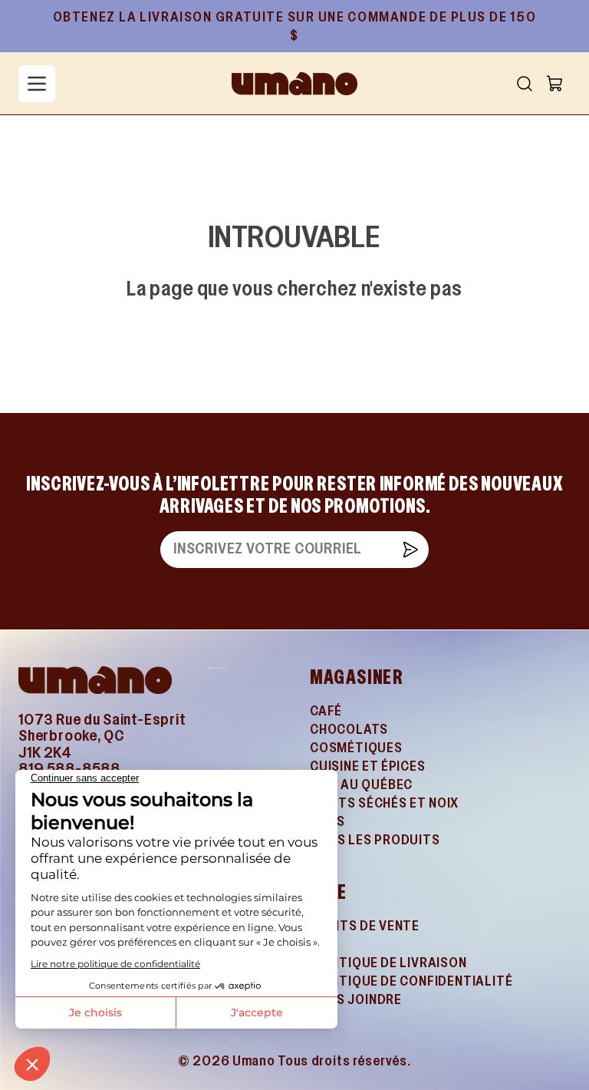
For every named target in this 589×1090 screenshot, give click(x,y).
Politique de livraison (388, 963)
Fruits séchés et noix (384, 804)
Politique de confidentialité (411, 982)
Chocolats (349, 730)
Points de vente (365, 927)
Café (326, 712)
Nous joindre (356, 1000)
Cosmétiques (356, 749)
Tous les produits (375, 841)
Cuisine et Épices (368, 767)
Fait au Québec (361, 785)
